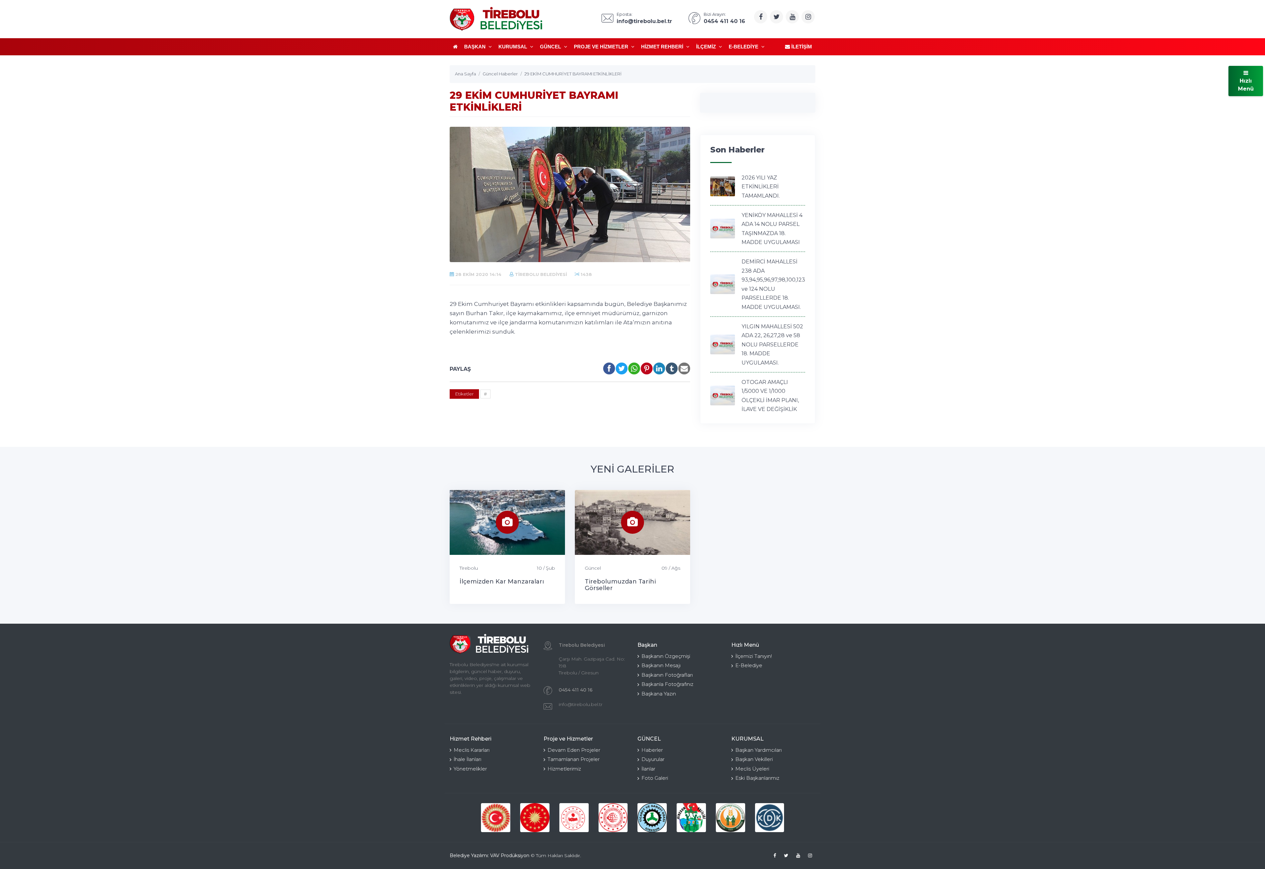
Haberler (652, 750)
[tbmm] (495, 817)
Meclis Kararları (472, 750)
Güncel (593, 568)
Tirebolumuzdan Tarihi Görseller (620, 585)
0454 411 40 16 (576, 690)
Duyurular (652, 759)
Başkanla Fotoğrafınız (667, 684)
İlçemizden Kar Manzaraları (502, 581)
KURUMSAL (513, 46)
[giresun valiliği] (691, 817)
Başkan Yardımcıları (758, 750)
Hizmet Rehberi (663, 46)
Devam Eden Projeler (574, 750)
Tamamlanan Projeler (574, 759)
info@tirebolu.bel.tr (581, 704)
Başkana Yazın (658, 694)
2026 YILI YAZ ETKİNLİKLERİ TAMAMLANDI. (761, 187)
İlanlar (648, 769)
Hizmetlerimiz (564, 769)
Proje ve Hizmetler (602, 46)
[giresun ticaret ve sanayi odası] (652, 817)
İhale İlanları (467, 759)
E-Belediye (744, 46)
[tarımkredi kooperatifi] (730, 817)
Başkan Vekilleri (754, 759)
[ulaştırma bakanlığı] (613, 817)
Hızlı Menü (1246, 85)
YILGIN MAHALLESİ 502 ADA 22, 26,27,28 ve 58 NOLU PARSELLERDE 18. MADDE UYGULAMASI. (772, 344)
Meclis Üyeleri (752, 769)
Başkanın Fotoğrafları (667, 675)
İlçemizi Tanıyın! (753, 656)
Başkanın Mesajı (661, 665)
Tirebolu (469, 568)
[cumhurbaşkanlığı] (534, 817)
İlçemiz (706, 46)
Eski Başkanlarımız (757, 778)
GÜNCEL (551, 46)
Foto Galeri (654, 778)
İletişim (801, 46)
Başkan (475, 46)
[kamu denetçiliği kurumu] (769, 817)
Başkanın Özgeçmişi (665, 656)
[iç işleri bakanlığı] (574, 817)
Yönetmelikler (470, 769)
